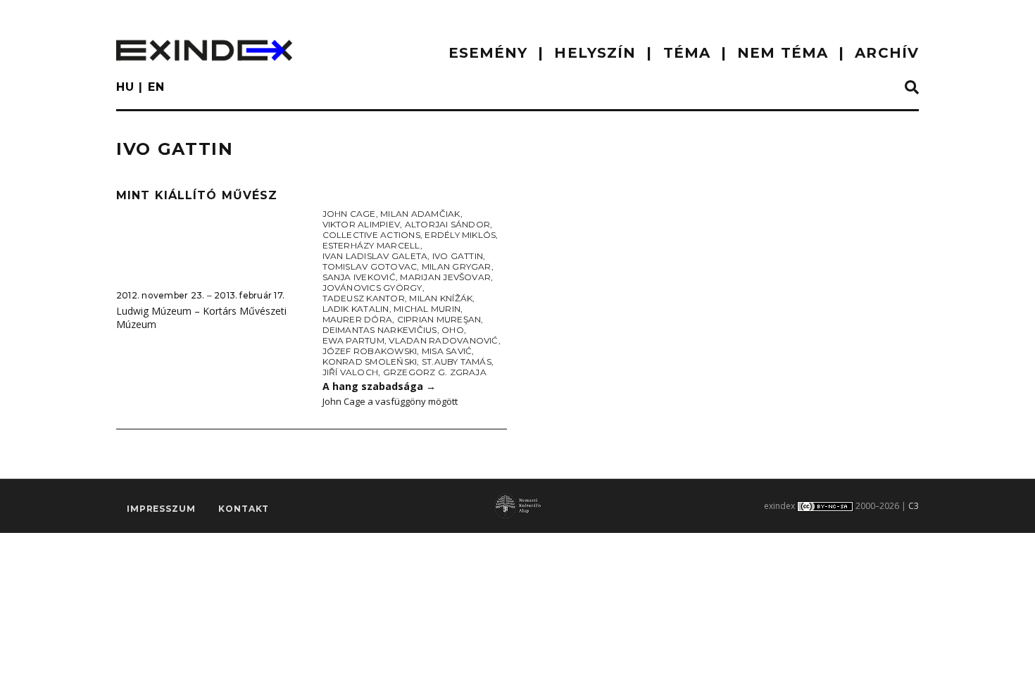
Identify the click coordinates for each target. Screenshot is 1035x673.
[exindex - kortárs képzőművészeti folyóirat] (204, 50)
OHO (452, 330)
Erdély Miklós (460, 234)
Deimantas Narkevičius (379, 330)
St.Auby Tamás (456, 361)
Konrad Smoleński (370, 361)
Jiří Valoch (350, 372)
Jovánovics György (372, 287)
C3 (913, 506)
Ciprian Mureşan (439, 319)
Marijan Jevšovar (445, 277)
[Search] (912, 88)
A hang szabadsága (379, 386)
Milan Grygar (456, 266)
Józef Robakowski (370, 351)
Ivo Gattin (457, 256)
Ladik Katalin (355, 308)
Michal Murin (427, 308)
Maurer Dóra (357, 319)
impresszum (161, 508)
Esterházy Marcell (371, 245)
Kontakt (243, 508)
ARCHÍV (887, 52)
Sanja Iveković (359, 277)
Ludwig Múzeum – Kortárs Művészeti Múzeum (201, 317)
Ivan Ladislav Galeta (375, 256)
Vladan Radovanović (443, 340)
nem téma (782, 52)
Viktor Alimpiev (361, 224)
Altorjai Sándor (448, 224)
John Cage (349, 213)
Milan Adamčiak (420, 213)
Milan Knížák (440, 298)
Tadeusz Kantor (363, 298)
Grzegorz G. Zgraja (435, 372)
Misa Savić (447, 351)
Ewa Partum (353, 340)
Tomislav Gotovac (370, 266)
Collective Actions (371, 234)
